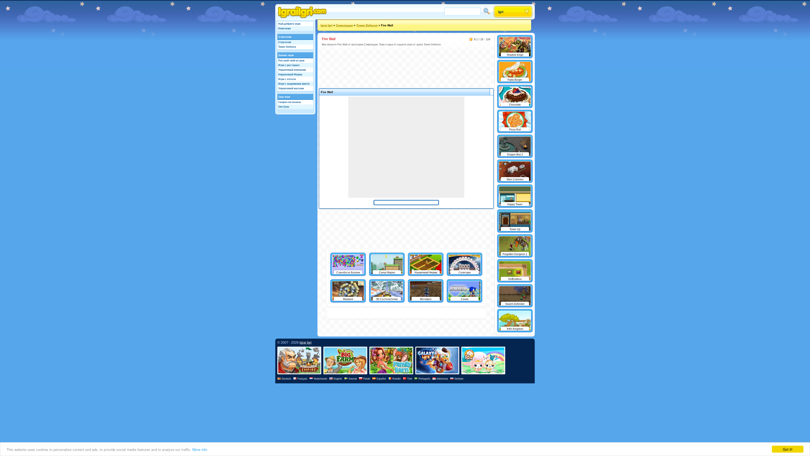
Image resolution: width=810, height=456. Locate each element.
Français (302, 378)
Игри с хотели (287, 79)
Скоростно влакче (289, 102)
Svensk (352, 378)
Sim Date (283, 106)
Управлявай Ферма (290, 74)
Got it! (787, 449)
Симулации (344, 25)
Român (396, 378)
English (337, 378)
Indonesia (442, 378)
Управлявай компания (292, 69)
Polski (366, 378)
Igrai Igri (326, 25)
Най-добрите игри (289, 23)
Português (424, 378)
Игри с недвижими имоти (293, 83)
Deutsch (286, 378)
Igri (500, 12)
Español (381, 378)
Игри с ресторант (289, 65)
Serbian (458, 378)
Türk (409, 378)
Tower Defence (287, 46)
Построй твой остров (291, 60)
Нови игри (284, 28)
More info (199, 449)
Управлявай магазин (291, 88)
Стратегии (284, 36)
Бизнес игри (286, 55)
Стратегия (284, 42)
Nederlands (320, 378)
